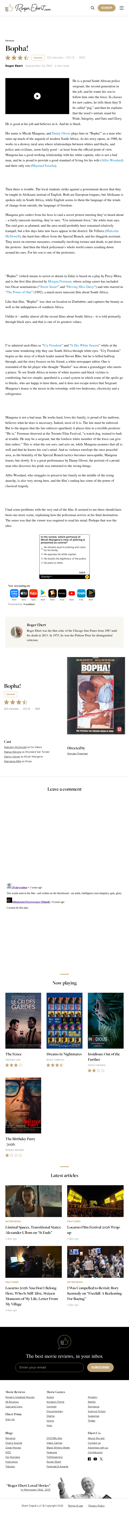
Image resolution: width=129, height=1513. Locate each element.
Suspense (93, 1416)
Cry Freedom (52, 345)
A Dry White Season (85, 345)
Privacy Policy (96, 1505)
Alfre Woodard (112, 160)
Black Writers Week (58, 1447)
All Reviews (12, 1401)
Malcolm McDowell (15, 747)
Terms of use (75, 1505)
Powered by (15, 604)
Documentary (55, 1411)
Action (50, 1397)
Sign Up (10, 1419)
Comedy (52, 1406)
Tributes (10, 1466)
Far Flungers (12, 1457)
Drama (38, 57)
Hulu (49, 1425)
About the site (96, 1438)
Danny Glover (61, 133)
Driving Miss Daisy (80, 286)
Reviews (9, 40)
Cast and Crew (13, 1406)
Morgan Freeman (59, 281)
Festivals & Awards (57, 1466)
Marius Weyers (12, 751)
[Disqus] (64, 924)
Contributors (95, 1452)
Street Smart (49, 286)
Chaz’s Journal (13, 1443)
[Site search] (92, 8)
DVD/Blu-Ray (54, 1438)
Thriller (91, 1420)
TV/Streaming (55, 1457)
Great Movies (13, 1447)
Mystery (92, 1397)
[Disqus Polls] (64, 840)
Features (52, 1452)
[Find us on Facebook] (89, 1459)
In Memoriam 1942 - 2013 (35, 1489)
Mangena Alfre (12, 761)
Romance (93, 1406)
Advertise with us (98, 1447)
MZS (8, 1452)
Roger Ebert (14, 65)
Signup (106, 7)
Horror (50, 1420)
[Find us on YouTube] (95, 1459)
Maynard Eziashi (43, 165)
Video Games (54, 1443)
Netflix (92, 1401)
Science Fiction (97, 1411)
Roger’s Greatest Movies (19, 1397)
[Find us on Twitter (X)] (101, 1459)
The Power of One (19, 292)
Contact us (94, 1443)
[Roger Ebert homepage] (28, 8)
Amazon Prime (55, 1401)
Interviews (11, 1461)
